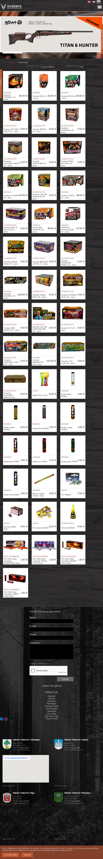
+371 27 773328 (24, 801)
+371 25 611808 (75, 747)
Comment (34, 643)
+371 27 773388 (75, 801)
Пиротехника (23, 62)
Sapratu (27, 855)
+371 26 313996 (24, 747)
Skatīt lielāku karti (9, 786)
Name (32, 617)
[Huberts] (17, 7)
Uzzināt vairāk (10, 855)
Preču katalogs (9, 62)
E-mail (33, 626)
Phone (33, 634)
